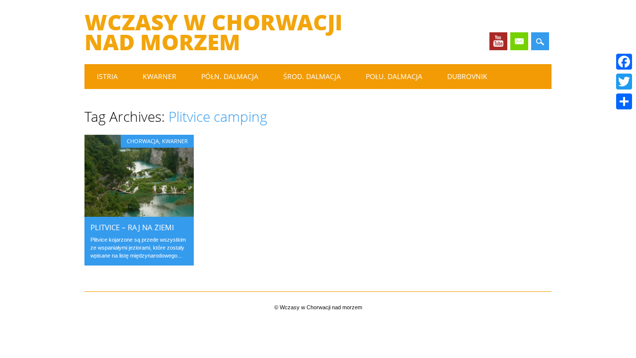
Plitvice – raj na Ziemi (132, 227)
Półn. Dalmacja (229, 76)
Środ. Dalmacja (312, 76)
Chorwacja (143, 141)
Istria (107, 76)
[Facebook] (624, 62)
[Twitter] (624, 81)
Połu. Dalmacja (394, 76)
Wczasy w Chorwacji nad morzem (213, 32)
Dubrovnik (467, 76)
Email (519, 41)
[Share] (624, 101)
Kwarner (159, 76)
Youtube (498, 41)
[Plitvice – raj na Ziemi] (139, 214)
